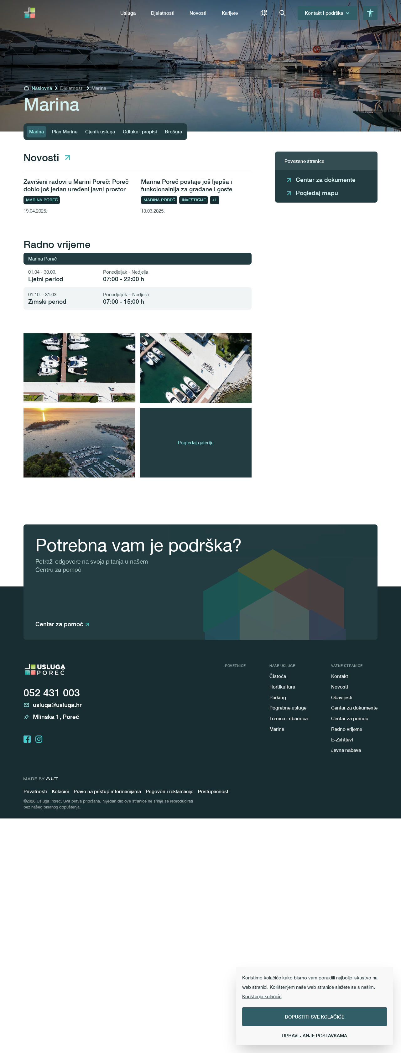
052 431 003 (51, 693)
